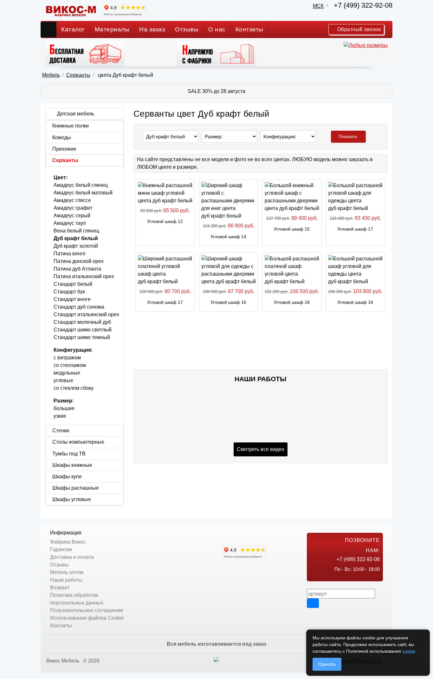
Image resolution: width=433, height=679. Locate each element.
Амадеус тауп (70, 223)
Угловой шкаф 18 (292, 302)
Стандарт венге (72, 299)
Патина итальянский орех (84, 276)
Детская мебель (75, 113)
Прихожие (64, 149)
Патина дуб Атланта (77, 268)
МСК (318, 6)
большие (64, 408)
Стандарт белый (73, 284)
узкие (60, 416)
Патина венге (70, 253)
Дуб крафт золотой (76, 246)
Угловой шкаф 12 (165, 221)
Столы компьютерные (78, 442)
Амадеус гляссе (72, 200)
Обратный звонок (358, 29)
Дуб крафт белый (76, 238)
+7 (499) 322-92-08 (363, 5)
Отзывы (186, 29)
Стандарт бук (69, 291)
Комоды (61, 137)
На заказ (152, 29)
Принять (327, 664)
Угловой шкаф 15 (292, 229)
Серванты (78, 75)
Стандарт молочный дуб (82, 322)
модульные (67, 372)
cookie (408, 651)
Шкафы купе (67, 476)
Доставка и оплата (72, 557)
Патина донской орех (79, 261)
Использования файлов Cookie (87, 618)
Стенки (60, 430)
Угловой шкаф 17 (355, 229)
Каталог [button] (73, 29)
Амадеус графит (73, 208)
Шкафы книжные (72, 465)
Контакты (249, 29)
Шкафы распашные (75, 488)
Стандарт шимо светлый (83, 329)
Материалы (112, 29)
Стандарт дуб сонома (79, 307)
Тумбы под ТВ (69, 453)
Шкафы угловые (71, 499)
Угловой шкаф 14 (228, 236)
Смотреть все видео (260, 449)
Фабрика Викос (68, 542)
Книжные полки (70, 125)
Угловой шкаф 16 (228, 302)
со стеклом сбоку (74, 388)
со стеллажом (70, 365)
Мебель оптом (66, 572)
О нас (217, 29)
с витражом (67, 357)
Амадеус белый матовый (83, 192)
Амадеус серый (72, 215)
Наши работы (66, 580)
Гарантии (61, 549)
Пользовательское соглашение (86, 610)
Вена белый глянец (78, 230)
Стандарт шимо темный (82, 337)
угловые (63, 380)
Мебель (51, 75)
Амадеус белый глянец (81, 185)
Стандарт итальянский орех (86, 314)
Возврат (59, 587)
